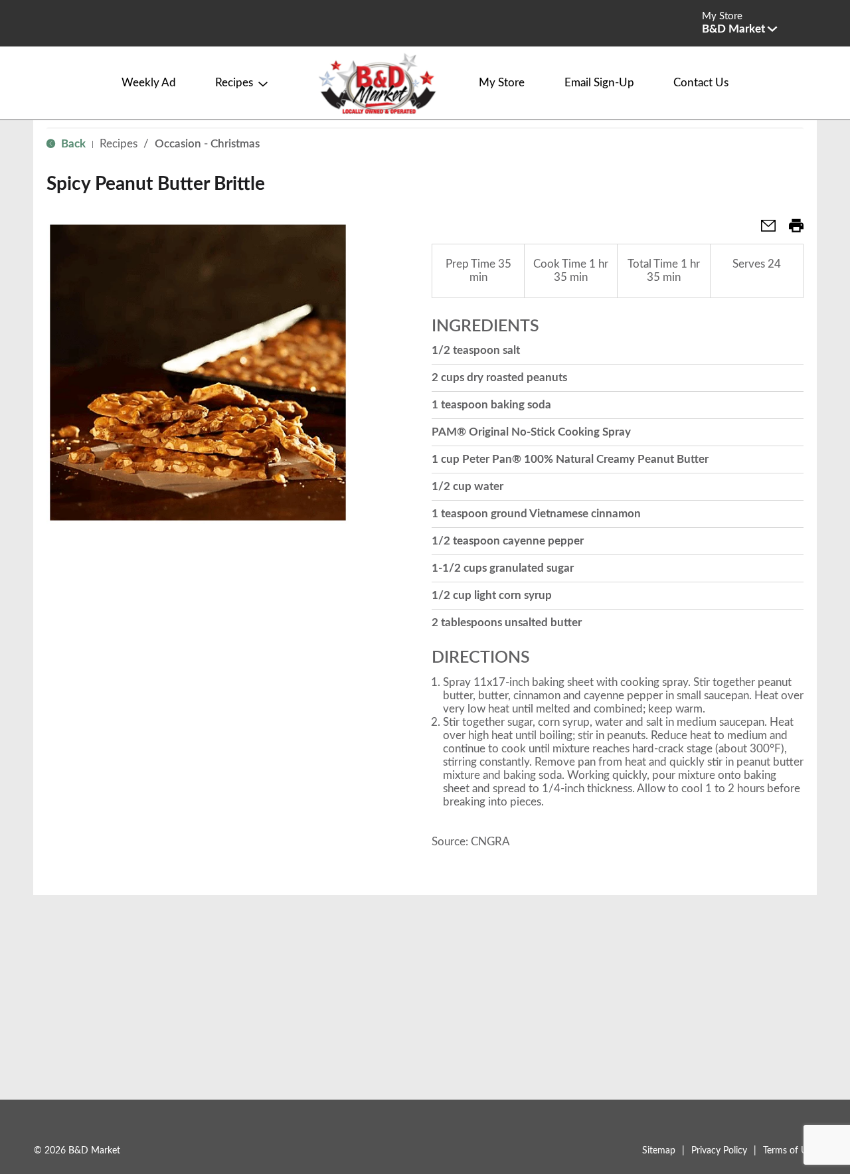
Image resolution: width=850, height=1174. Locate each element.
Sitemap (658, 1150)
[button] (739, 29)
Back (72, 143)
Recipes (118, 143)
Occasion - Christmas (207, 143)
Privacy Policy (719, 1150)
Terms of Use (789, 1150)
